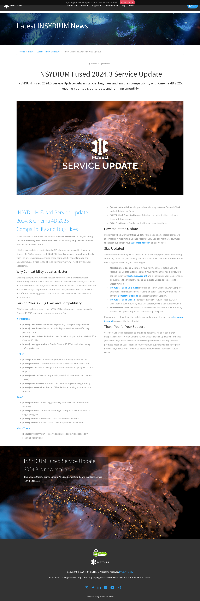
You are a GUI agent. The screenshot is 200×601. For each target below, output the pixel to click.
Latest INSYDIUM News (48, 51)
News (31, 51)
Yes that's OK (127, 2)
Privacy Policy (126, 571)
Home (22, 51)
